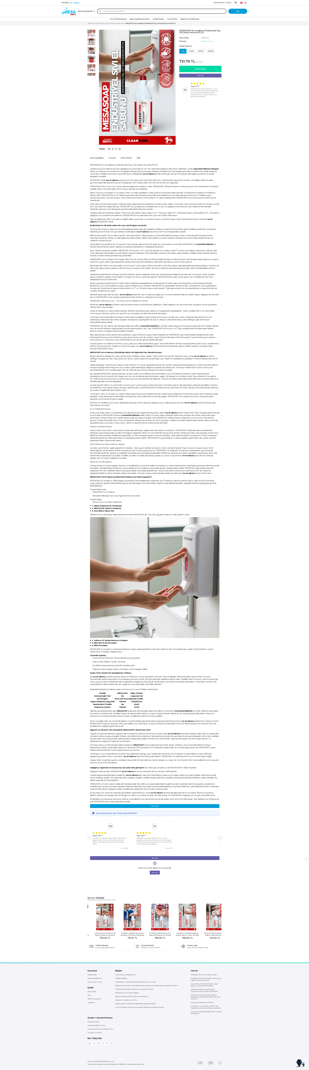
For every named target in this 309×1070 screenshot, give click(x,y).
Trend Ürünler (172, 19)
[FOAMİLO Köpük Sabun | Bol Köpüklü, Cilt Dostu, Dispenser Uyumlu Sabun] (209, 917)
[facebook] (94, 1043)
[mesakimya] (69, 11)
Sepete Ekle (200, 69)
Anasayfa (91, 23)
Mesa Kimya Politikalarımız (125, 975)
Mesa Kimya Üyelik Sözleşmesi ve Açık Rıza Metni (134, 989)
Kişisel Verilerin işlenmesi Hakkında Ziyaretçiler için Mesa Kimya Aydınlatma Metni (146, 985)
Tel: (94, 1033)
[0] (235, 2)
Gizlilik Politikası (121, 978)
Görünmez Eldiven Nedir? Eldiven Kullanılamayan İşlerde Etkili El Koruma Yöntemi (205, 997)
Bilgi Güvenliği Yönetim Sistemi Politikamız (131, 996)
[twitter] (103, 1043)
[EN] (245, 2)
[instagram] (98, 1043)
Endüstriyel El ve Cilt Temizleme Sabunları (109, 23)
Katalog (76, 2)
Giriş (70, 2)
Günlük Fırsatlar (158, 19)
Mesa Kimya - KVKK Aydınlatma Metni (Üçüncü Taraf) (135, 982)
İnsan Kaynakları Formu (96, 1025)
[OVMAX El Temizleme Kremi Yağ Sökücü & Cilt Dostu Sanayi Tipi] (99, 917)
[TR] (241, 2)
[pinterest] (112, 1043)
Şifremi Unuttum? (94, 999)
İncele (99, 933)
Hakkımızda (92, 975)
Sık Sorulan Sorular (95, 982)
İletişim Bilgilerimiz (95, 978)
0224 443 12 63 (219, 2)
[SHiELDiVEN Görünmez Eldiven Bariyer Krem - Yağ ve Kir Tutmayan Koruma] (154, 917)
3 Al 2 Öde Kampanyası (118, 19)
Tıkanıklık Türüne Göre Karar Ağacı (204, 975)
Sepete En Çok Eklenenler (189, 19)
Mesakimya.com (107, 1061)
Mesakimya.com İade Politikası (127, 993)
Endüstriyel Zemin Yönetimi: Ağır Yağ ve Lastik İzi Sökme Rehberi (206, 979)
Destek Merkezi (94, 1022)
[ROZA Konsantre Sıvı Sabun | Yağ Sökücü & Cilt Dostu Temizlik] (127, 917)
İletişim (229, 2)
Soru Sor (200, 75)
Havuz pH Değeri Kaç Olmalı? (202, 1002)
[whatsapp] (89, 1043)
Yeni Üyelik (92, 992)
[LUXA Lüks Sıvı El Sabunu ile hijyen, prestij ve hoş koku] (182, 917)
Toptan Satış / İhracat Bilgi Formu (100, 1029)
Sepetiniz (91, 1002)
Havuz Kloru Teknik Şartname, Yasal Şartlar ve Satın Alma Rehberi (204, 985)
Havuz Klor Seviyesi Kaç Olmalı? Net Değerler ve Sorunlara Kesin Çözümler (206, 1007)
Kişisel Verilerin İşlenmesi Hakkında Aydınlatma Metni (135, 1004)
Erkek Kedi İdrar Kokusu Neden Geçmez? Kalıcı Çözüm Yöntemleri (204, 990)
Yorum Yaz (155, 806)
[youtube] (107, 1043)
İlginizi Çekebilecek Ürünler (140, 19)
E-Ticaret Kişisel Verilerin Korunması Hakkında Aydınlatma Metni (139, 1007)
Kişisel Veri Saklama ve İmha (126, 1000)
